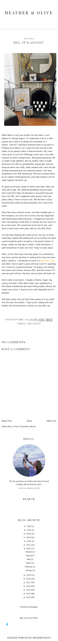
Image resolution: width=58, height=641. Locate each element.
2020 (28, 549)
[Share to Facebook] (48, 320)
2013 (28, 597)
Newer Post (7, 421)
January (28, 570)
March (28, 563)
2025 (29, 530)
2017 (28, 582)
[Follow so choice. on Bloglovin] (7, 625)
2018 (28, 579)
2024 (28, 534)
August (29, 556)
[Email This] (39, 320)
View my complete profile (29, 488)
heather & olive (29, 12)
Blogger (34, 607)
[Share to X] (45, 320)
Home (29, 421)
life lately (34, 324)
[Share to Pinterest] (51, 320)
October (28, 552)
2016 (28, 586)
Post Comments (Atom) (24, 426)
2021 (28, 545)
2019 (28, 575)
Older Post (51, 421)
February (28, 567)
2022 (29, 541)
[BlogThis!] (42, 320)
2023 (28, 537)
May (28, 559)
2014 (28, 594)
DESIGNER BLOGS (42, 638)
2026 (29, 526)
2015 (28, 590)
